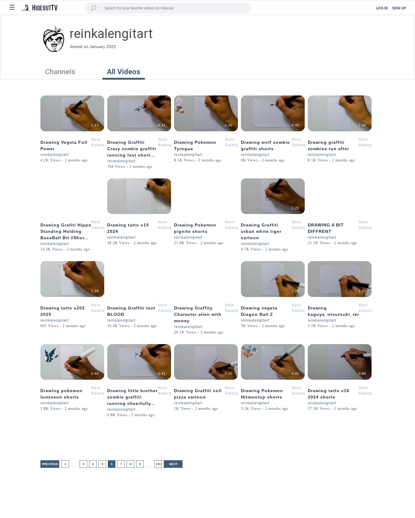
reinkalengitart (54, 155)
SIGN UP (399, 8)
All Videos (123, 71)
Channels (60, 71)
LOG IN (382, 8)
